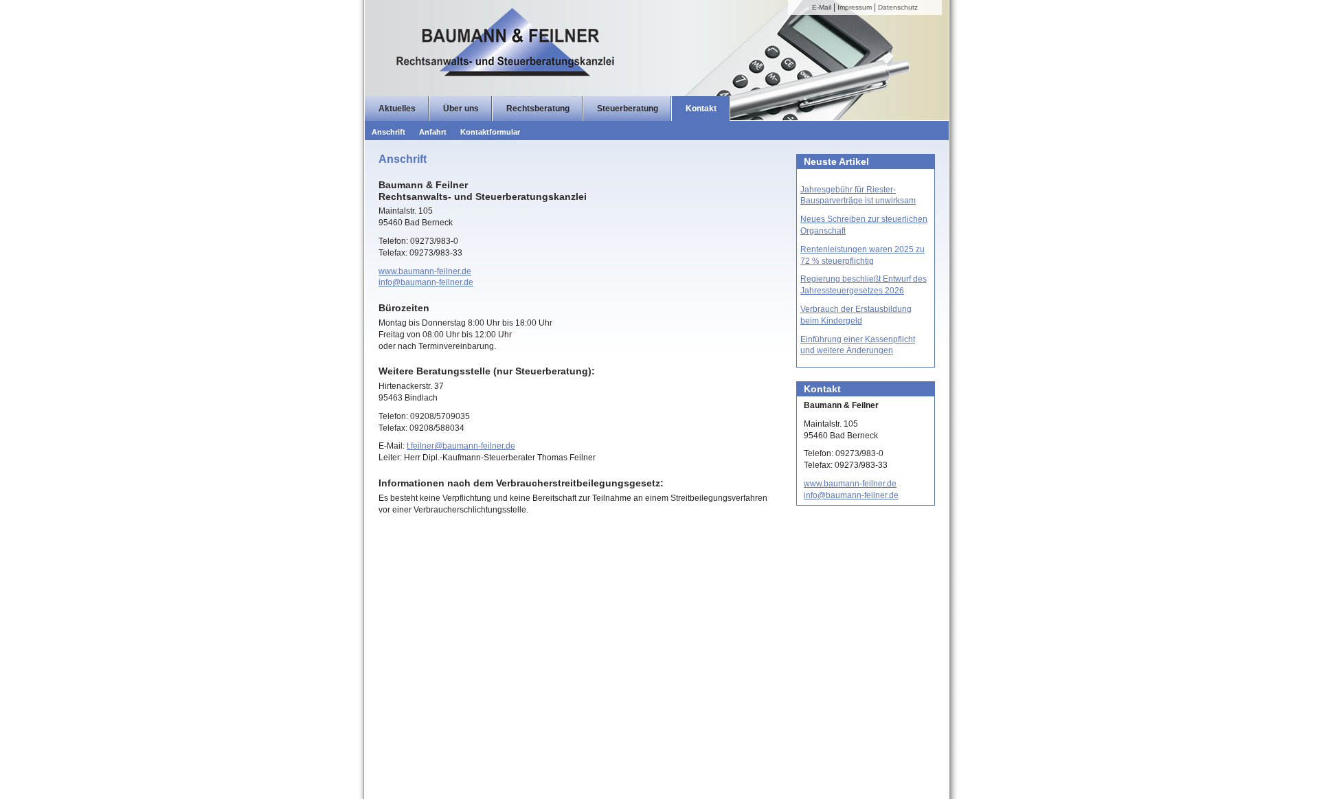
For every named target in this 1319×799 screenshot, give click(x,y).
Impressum (854, 7)
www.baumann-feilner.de (425, 271)
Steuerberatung (627, 108)
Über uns (461, 108)
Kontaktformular (490, 132)
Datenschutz (898, 7)
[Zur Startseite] (639, 51)
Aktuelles (397, 108)
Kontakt (701, 108)
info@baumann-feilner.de (426, 282)
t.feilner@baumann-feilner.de (461, 446)
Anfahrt (433, 132)
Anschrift (388, 132)
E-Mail (821, 7)
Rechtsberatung (538, 108)
